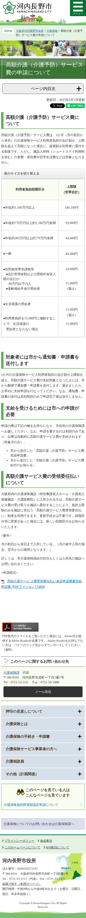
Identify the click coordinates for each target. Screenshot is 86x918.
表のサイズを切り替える (21, 173)
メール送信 (43, 692)
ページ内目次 (43, 88)
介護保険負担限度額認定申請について (31, 805)
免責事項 (46, 840)
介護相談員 (15, 761)
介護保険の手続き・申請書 (28, 736)
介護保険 (52, 30)
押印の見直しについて (24, 711)
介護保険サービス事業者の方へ (31, 749)
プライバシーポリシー (19, 840)
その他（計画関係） (22, 774)
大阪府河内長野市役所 (30, 30)
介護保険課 (11, 672)
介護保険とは (17, 724)
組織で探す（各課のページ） (21, 884)
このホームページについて (22, 847)
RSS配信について (57, 847)
